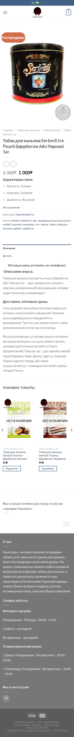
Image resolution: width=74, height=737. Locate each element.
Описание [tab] (9, 248)
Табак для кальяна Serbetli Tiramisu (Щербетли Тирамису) (52, 455)
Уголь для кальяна (48, 722)
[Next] (71, 437)
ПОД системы (52, 724)
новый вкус (28, 224)
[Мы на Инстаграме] (6, 698)
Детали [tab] (7, 255)
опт (38, 224)
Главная (8, 130)
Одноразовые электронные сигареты (29, 730)
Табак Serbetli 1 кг (24, 214)
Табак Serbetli (51, 130)
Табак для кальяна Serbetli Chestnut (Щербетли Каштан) (15, 455)
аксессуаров (38, 557)
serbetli (15, 220)
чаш (23, 557)
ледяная (16, 224)
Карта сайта (60, 730)
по (47, 552)
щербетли (28, 228)
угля (16, 557)
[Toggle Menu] (66, 525)
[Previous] (3, 437)
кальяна (59, 557)
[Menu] (5, 12)
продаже (55, 552)
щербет (17, 228)
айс (35, 220)
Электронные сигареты (28, 724)
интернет (26, 552)
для (50, 557)
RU (33, 2)
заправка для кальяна (50, 220)
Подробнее (12, 468)
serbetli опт (26, 220)
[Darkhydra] (37, 12)
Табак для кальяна (28, 130)
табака (7, 557)
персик (44, 224)
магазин (39, 552)
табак (52, 224)
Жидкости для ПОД (37, 727)
